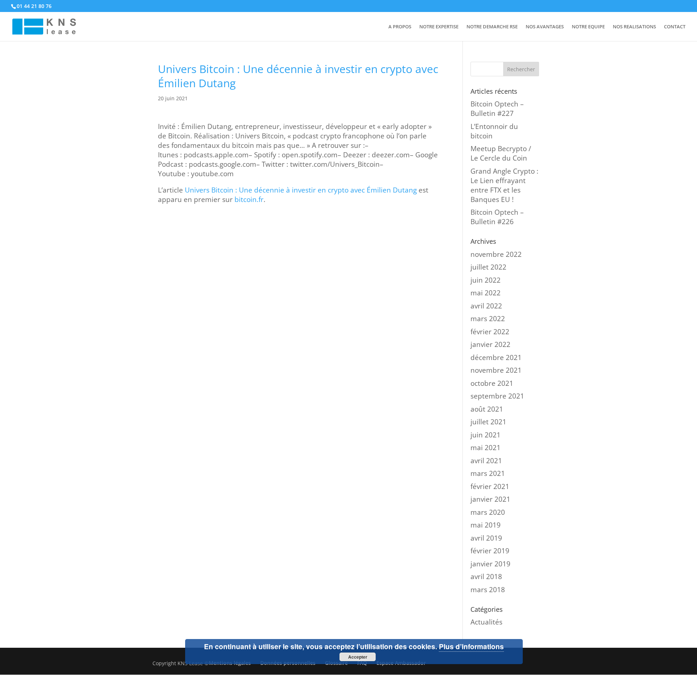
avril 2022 (486, 306)
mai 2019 (485, 525)
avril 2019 (486, 538)
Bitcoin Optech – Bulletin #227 (497, 108)
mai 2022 (485, 293)
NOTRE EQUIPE (588, 27)
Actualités (486, 622)
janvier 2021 (490, 499)
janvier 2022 (490, 344)
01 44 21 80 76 (34, 6)
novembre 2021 (496, 370)
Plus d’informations (471, 646)
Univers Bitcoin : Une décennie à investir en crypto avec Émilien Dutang (301, 190)
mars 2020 (487, 512)
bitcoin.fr (249, 199)
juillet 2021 (488, 422)
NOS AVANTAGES (545, 27)
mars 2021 (487, 473)
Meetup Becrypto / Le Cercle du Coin (500, 153)
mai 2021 (485, 447)
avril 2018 (486, 576)
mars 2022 (487, 318)
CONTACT (674, 27)
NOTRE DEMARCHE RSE (492, 27)
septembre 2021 (497, 396)
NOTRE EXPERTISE (438, 27)
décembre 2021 (496, 357)
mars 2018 (487, 589)
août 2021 (486, 409)
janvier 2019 (490, 564)
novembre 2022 (496, 254)
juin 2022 (485, 280)
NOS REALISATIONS (634, 27)
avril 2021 (486, 460)
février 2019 (489, 550)
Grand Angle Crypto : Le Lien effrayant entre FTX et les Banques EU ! (504, 185)
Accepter (357, 657)
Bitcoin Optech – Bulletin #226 (497, 216)
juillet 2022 (488, 267)
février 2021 (489, 486)
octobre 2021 (491, 383)
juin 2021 (485, 435)
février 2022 (489, 331)
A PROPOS (399, 27)
